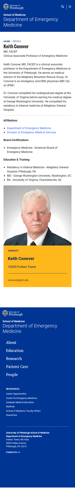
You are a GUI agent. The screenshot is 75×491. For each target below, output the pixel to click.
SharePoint (11, 415)
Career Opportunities (16, 393)
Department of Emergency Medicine (30, 20)
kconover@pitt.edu (18, 280)
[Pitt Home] (37, 8)
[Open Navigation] (70, 6)
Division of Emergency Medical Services (31, 132)
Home (6, 41)
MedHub (10, 406)
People (17, 41)
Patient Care (17, 366)
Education (15, 350)
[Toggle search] (63, 6)
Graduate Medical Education (20, 402)
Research (14, 358)
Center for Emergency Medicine (21, 398)
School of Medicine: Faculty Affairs (23, 410)
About (11, 342)
